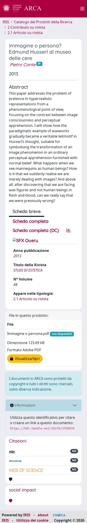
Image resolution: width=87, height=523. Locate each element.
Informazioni (24, 405)
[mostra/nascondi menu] (82, 8)
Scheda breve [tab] (26, 211)
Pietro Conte (22, 64)
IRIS (6, 21)
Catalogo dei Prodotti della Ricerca (43, 21)
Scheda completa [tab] (30, 221)
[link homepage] (24, 9)
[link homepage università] (63, 9)
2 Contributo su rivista (26, 27)
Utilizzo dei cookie (32, 520)
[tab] (69, 230)
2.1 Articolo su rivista (25, 32)
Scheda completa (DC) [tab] (36, 230)
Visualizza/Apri (26, 358)
